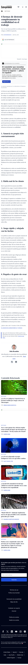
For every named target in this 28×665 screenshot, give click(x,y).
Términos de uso (14, 590)
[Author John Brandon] (14, 347)
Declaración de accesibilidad (14, 599)
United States (6, 652)
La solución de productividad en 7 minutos (11, 327)
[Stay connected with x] (12, 361)
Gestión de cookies (14, 620)
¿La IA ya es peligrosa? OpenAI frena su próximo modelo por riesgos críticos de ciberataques (13, 400)
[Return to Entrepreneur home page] (6, 7)
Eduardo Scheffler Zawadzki (11, 519)
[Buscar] (18, 7)
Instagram (21, 632)
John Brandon (7, 34)
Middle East (20, 655)
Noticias (7, 11)
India (5, 655)
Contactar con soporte (14, 608)
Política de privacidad (14, 592)
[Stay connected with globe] (16, 361)
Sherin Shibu (7, 434)
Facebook (3, 632)
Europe (19, 657)
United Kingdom (11, 657)
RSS (25, 632)
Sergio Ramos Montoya (10, 405)
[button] (26, 7)
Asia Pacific (12, 655)
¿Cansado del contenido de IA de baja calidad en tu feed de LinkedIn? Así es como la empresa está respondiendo (14, 485)
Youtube (16, 632)
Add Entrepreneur (9, 39)
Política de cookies (14, 617)
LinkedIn (12, 632)
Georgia (21, 652)
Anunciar (14, 611)
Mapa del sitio (14, 602)
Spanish (15, 652)
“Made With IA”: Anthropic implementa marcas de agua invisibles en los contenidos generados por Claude (13, 514)
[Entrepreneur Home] (2, 11)
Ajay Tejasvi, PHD (8, 461)
